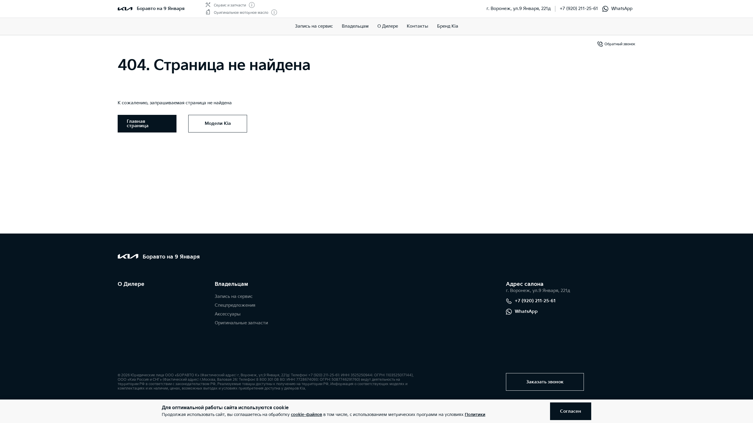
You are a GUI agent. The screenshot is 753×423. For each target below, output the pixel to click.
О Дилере (387, 26)
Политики (475, 414)
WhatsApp (621, 8)
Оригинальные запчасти (241, 323)
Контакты (417, 26)
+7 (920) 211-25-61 (579, 8)
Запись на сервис (314, 26)
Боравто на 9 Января (160, 8)
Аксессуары (228, 314)
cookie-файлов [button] (306, 414)
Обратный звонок (619, 44)
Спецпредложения (235, 305)
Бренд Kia (447, 26)
